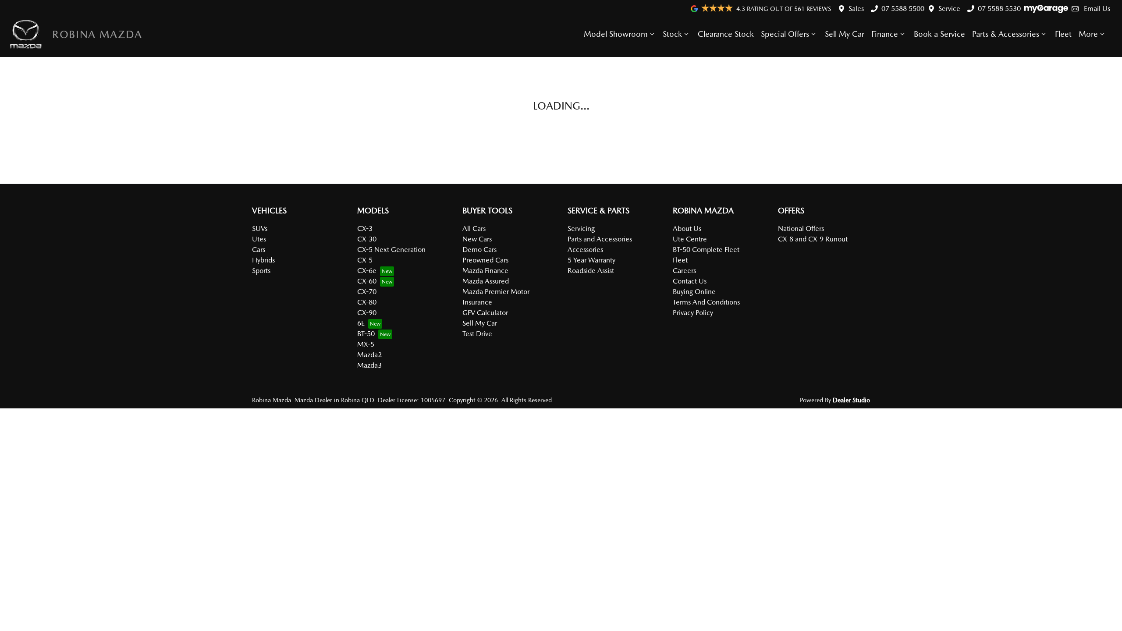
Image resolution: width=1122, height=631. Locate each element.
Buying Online (694, 291)
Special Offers (785, 34)
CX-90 (366, 312)
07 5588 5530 (999, 8)
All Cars (474, 228)
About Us (687, 228)
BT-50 (366, 334)
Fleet (1063, 34)
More (1088, 34)
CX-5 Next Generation (391, 249)
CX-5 (365, 260)
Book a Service (939, 34)
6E (361, 323)
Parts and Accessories (600, 239)
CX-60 (366, 281)
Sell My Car (844, 34)
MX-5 (365, 344)
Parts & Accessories (1005, 34)
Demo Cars (479, 249)
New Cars (477, 239)
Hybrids (263, 260)
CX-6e (366, 270)
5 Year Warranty (591, 260)
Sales (856, 8)
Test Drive (477, 334)
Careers (684, 270)
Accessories (585, 249)
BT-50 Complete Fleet (706, 249)
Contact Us (690, 281)
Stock (672, 34)
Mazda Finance (485, 270)
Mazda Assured (485, 281)
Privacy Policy (693, 312)
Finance (884, 34)
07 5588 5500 (902, 8)
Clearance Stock (726, 34)
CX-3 (365, 228)
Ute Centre (690, 239)
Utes (259, 239)
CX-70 (366, 291)
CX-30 (366, 239)
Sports (261, 270)
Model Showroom (616, 34)
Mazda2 (369, 355)
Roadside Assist (591, 270)
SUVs (259, 228)
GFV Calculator (485, 312)
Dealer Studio (851, 400)
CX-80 (366, 302)
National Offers (801, 228)
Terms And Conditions (706, 302)
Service (949, 8)
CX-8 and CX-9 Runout (813, 239)
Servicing (581, 228)
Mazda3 (369, 365)
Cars (258, 249)
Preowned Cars (485, 260)
